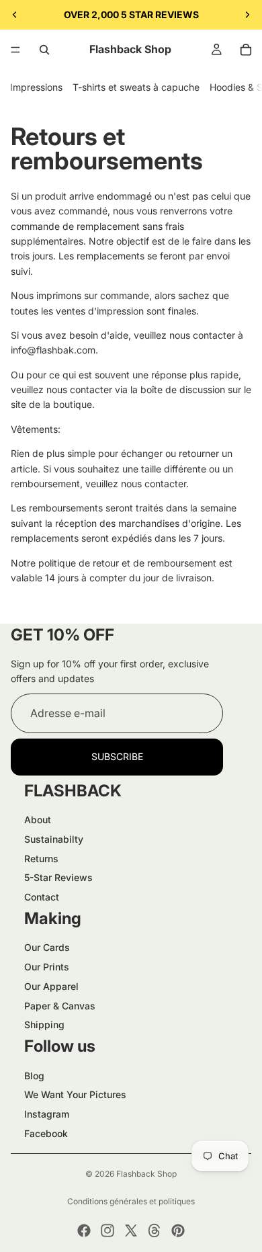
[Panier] (246, 50)
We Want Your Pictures (75, 1094)
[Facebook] (84, 1230)
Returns (41, 858)
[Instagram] (107, 1230)
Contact (41, 897)
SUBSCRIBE (117, 756)
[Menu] (15, 49)
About (37, 819)
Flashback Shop (146, 1174)
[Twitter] (131, 1230)
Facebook (46, 1133)
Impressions (36, 87)
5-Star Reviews (58, 877)
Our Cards (47, 947)
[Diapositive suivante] (247, 15)
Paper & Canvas (59, 1005)
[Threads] (154, 1230)
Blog (34, 1075)
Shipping (44, 1024)
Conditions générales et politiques (131, 1201)
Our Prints (46, 966)
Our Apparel (51, 986)
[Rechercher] (44, 50)
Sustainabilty (53, 839)
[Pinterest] (178, 1230)
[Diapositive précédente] (15, 15)
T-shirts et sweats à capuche (136, 87)
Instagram (46, 1114)
